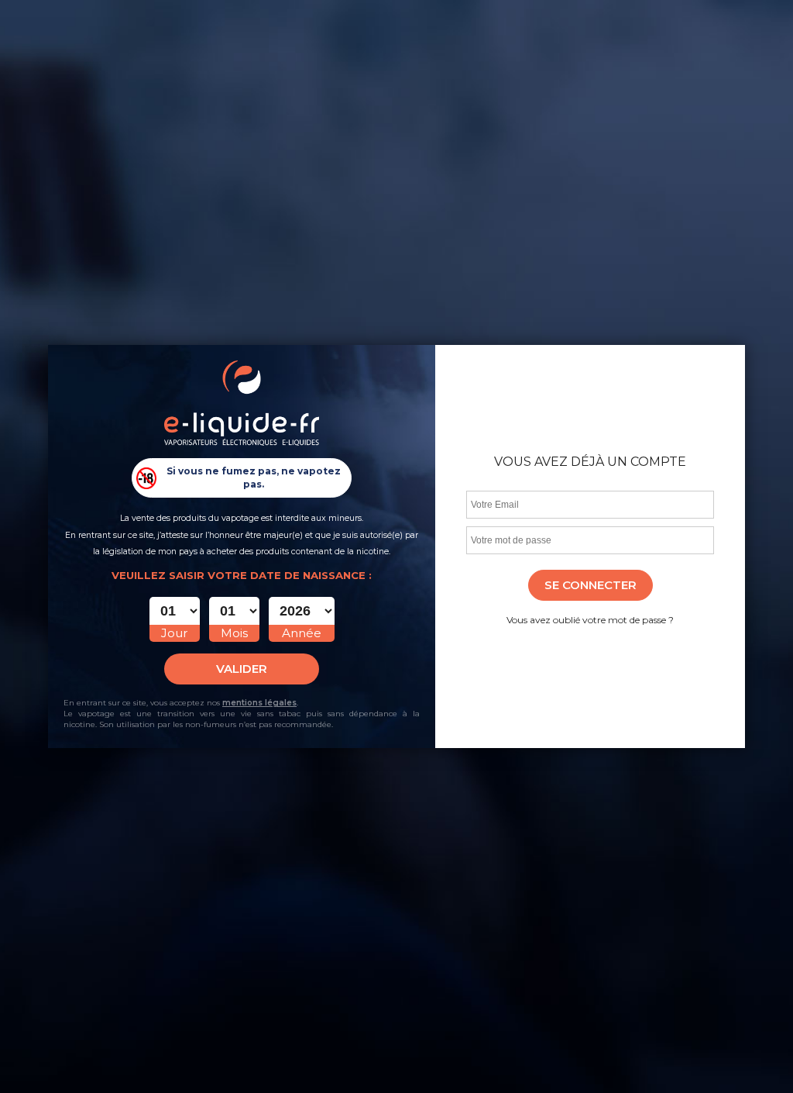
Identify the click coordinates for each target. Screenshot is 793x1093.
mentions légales (259, 703)
